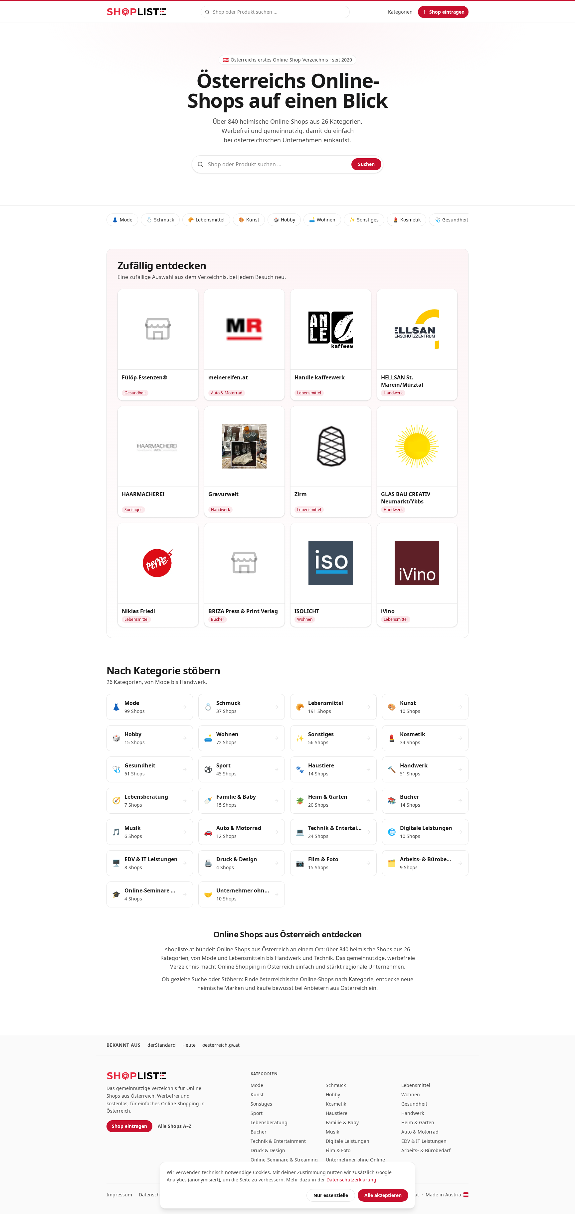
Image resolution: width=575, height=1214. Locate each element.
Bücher (259, 1132)
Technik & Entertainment (278, 1141)
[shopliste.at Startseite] (136, 12)
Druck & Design (268, 1150)
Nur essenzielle (330, 1195)
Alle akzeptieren (383, 1195)
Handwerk (412, 1113)
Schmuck (160, 219)
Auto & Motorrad (420, 1132)
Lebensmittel (206, 219)
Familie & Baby (342, 1122)
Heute (189, 1045)
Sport (257, 1113)
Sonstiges (364, 219)
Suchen (366, 164)
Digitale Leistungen (347, 1141)
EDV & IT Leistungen (424, 1141)
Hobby (284, 219)
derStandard (161, 1045)
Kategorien (400, 12)
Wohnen (322, 219)
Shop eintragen (129, 1126)
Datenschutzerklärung (351, 1179)
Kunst (249, 219)
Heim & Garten (417, 1122)
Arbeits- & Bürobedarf (426, 1150)
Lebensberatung (269, 1122)
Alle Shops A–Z (174, 1126)
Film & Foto (338, 1150)
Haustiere (336, 1113)
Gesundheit (451, 219)
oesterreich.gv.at (221, 1045)
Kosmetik (407, 219)
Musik (332, 1132)
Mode (122, 219)
